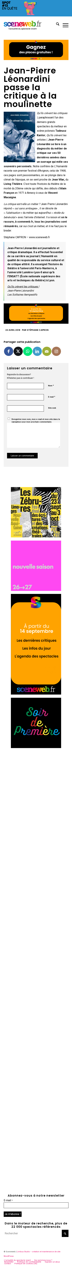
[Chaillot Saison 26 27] (36, 590)
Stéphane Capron (38, 330)
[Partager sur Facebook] (8, 351)
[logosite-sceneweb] (30, 24)
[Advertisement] (36, 787)
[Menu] (63, 24)
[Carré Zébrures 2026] (36, 536)
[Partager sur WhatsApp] (27, 351)
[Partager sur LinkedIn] (37, 351)
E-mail (51, 396)
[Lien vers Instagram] (56, 351)
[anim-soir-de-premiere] (36, 747)
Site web (52, 408)
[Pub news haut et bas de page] (36, 59)
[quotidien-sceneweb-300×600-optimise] (36, 693)
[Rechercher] (56, 24)
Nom (51, 385)
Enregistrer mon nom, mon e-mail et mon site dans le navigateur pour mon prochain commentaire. (36, 420)
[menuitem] (56, 24)
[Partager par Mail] (46, 351)
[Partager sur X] (18, 351)
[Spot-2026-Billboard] (36, 15)
